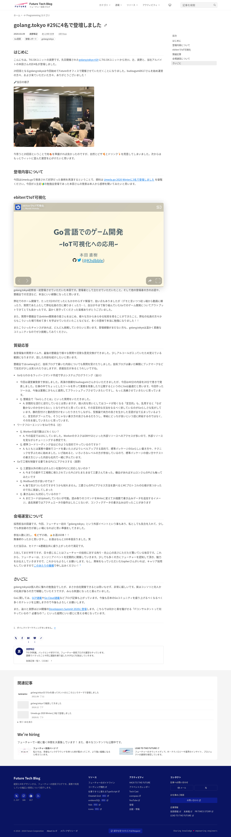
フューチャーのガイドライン (101, 782)
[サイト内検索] (214, 5)
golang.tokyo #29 (89, 59)
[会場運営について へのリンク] (45, 516)
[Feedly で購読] (31, 796)
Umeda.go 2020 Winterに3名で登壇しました (129, 179)
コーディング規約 (97, 787)
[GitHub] (23, 796)
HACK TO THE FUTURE (139, 782)
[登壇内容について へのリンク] (45, 171)
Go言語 (17, 38)
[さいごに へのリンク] (29, 579)
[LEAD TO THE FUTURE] (126, 751)
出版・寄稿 (134, 809)
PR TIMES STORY (204, 811)
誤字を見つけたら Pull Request (127, 831)
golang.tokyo (47, 38)
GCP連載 (37, 597)
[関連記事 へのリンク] (34, 682)
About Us (52, 831)
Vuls (94, 804)
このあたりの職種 (44, 565)
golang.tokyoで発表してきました (46, 703)
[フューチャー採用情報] (24, 751)
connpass (135, 795)
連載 (117, 4)
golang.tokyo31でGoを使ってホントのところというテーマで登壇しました (65, 692)
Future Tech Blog (27, 778)
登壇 (131, 804)
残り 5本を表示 (25, 722)
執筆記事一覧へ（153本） (38, 660)
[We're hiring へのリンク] (41, 734)
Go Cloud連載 (52, 597)
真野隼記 (33, 33)
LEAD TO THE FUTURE (153, 748)
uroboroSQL (98, 800)
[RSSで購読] (38, 796)
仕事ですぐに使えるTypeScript (104, 791)
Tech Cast (133, 791)
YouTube (134, 800)
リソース (131, 4)
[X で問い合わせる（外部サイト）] (206, 788)
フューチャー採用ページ (51, 748)
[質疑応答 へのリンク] (30, 345)
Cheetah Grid (98, 795)
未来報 (188, 811)
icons (95, 809)
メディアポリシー (69, 831)
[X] (16, 796)
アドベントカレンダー (139, 787)
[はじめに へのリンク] (30, 52)
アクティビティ (150, 4)
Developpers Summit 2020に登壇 (68, 609)
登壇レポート (31, 38)
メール (183, 787)
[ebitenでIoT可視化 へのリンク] (48, 197)
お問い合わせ (197, 801)
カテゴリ (103, 4)
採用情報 (175, 811)
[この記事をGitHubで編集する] (105, 24)
